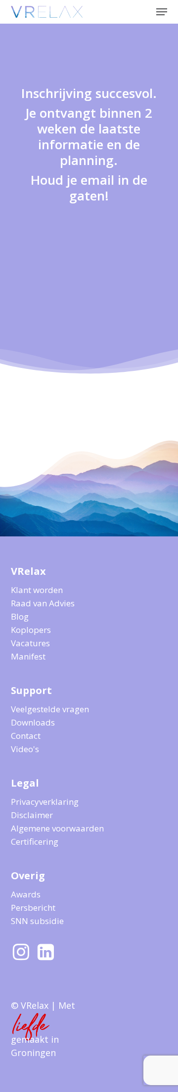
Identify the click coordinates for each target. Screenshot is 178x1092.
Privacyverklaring (45, 801)
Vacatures (30, 643)
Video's (25, 749)
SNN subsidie (37, 921)
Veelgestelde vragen (50, 709)
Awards (26, 894)
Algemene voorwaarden (57, 828)
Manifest (28, 656)
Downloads (33, 722)
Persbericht (33, 907)
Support (31, 690)
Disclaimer (32, 815)
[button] (161, 12)
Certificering (34, 841)
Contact (26, 735)
